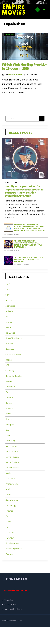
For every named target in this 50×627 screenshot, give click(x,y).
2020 (7, 295)
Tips (7, 516)
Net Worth (10, 478)
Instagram (10, 424)
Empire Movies (16, 621)
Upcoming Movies (13, 549)
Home (8, 414)
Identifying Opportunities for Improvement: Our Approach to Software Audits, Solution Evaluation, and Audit (24, 191)
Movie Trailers (12, 462)
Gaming (8, 403)
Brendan (9, 343)
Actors (8, 300)
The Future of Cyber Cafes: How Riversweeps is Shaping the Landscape (28, 259)
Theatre (9, 511)
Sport (8, 495)
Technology (9, 34)
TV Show (9, 538)
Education (10, 387)
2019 (7, 290)
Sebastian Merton (15, 75)
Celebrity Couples (13, 376)
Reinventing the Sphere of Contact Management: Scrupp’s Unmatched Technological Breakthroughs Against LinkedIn (29, 227)
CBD (7, 365)
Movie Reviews (12, 457)
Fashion (9, 397)
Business (9, 349)
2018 (7, 284)
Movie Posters (12, 451)
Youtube (9, 554)
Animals (9, 311)
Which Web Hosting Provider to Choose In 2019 (24, 66)
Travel (8, 522)
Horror (8, 419)
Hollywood (10, 408)
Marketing (10, 441)
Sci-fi (7, 489)
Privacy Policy (10, 604)
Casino (8, 360)
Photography (11, 484)
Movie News (11, 446)
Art (7, 317)
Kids (7, 430)
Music (8, 473)
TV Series (9, 532)
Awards (8, 322)
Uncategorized (12, 543)
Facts (8, 392)
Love (7, 435)
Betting (9, 327)
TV (6, 527)
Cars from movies (13, 354)
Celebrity (9, 370)
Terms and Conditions (13, 609)
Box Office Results (13, 338)
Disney (8, 381)
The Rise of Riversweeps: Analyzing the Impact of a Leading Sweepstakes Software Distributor (28, 244)
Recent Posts (20, 133)
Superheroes (11, 500)
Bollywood (10, 333)
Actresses (10, 306)
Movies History (12, 468)
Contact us (8, 600)
